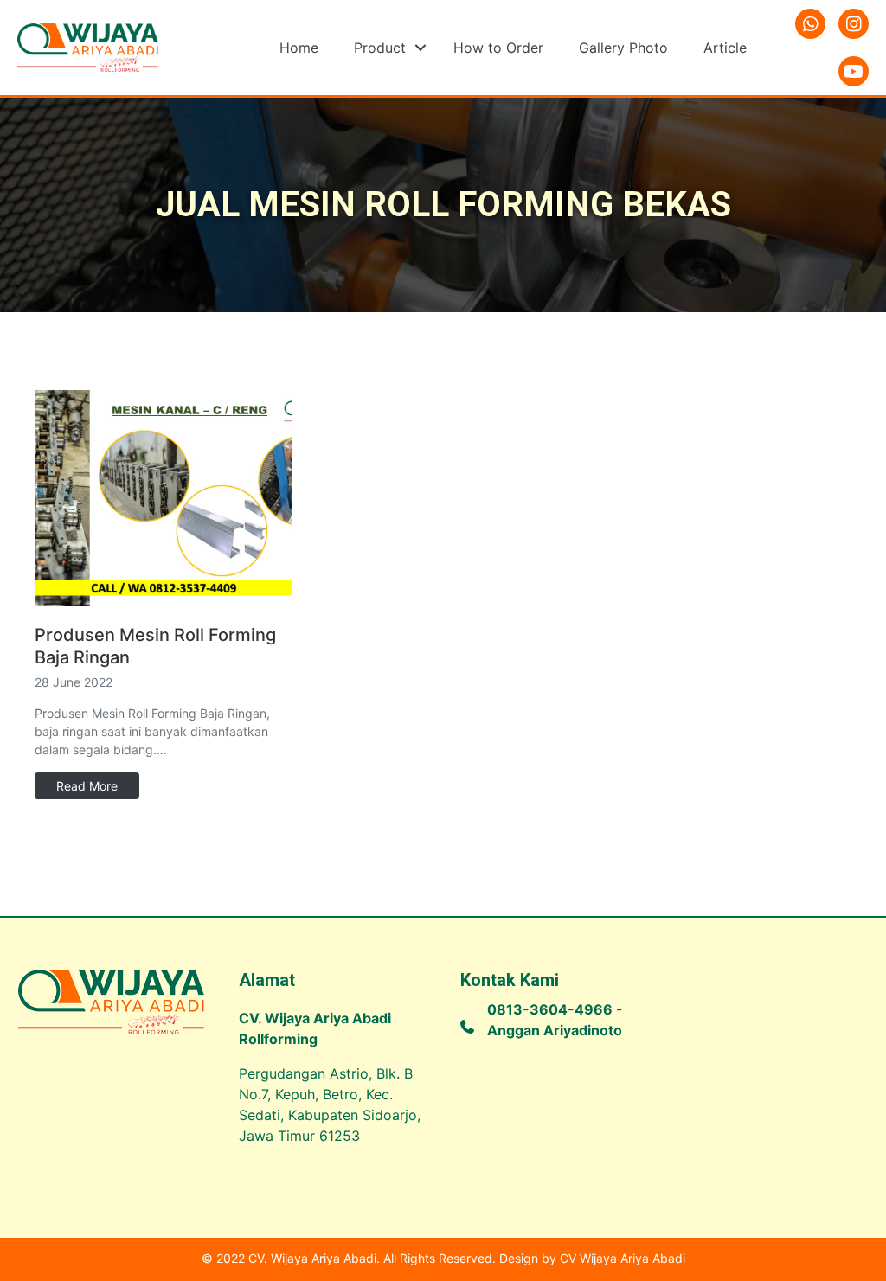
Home (298, 47)
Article (725, 47)
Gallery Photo (623, 47)
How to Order (498, 47)
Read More (87, 785)
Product (380, 47)
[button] (420, 48)
